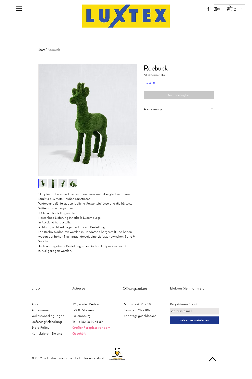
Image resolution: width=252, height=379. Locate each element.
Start (41, 50)
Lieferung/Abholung (47, 322)
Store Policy (40, 327)
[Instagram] (215, 9)
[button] (19, 8)
